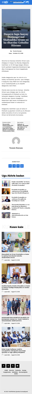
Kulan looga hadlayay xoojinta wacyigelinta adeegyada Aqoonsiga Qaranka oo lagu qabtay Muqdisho (14, 350)
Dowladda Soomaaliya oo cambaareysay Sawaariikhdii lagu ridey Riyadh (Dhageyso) (20, 191)
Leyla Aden (7, 260)
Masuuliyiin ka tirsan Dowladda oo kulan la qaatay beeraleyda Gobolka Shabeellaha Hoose (15, 255)
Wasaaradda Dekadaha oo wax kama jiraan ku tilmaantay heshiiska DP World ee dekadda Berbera (21, 207)
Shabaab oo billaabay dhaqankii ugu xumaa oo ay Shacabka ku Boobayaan (22, 127)
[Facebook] (10, 166)
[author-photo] (3, 260)
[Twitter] (14, 166)
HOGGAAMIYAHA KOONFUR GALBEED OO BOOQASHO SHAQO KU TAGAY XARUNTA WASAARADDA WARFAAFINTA (15, 319)
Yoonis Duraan (17, 51)
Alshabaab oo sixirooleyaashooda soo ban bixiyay (20, 215)
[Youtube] (17, 366)
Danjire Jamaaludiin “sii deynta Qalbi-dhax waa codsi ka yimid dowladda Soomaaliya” (21, 183)
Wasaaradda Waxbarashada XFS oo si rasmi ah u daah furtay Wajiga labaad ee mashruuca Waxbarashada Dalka (9, 128)
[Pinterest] (18, 166)
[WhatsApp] (22, 166)
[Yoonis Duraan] (16, 141)
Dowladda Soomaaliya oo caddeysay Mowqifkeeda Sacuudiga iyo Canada (19, 198)
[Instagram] (8, 366)
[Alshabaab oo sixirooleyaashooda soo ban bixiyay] (6, 215)
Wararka (16, 30)
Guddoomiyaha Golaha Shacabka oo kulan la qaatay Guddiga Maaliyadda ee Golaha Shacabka (16, 287)
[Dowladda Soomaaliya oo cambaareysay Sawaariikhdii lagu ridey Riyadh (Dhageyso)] (6, 191)
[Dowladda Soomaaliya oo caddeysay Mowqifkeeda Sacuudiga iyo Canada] (6, 199)
